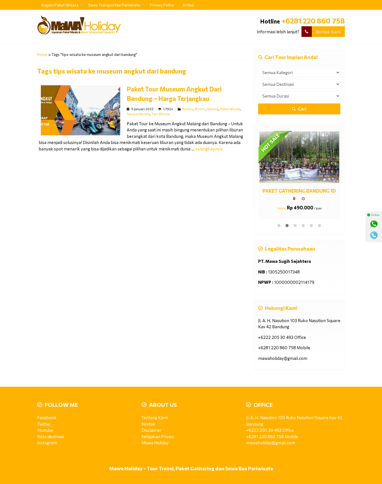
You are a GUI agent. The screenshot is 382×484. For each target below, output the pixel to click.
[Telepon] (374, 235)
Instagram (47, 442)
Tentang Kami (155, 417)
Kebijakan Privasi (158, 436)
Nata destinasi (50, 436)
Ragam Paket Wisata (59, 5)
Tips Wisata (161, 114)
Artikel (188, 5)
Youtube (45, 430)
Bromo (187, 109)
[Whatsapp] (374, 224)
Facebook (46, 417)
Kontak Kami (328, 31)
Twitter (44, 423)
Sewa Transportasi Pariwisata (114, 5)
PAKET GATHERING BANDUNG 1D (299, 190)
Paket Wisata (230, 109)
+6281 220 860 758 (313, 20)
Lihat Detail (304, 156)
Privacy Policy (162, 5)
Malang (213, 109)
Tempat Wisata (138, 114)
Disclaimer (152, 430)
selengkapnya (208, 148)
